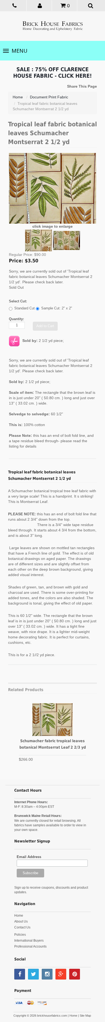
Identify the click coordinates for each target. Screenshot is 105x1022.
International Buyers (29, 940)
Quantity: (16, 319)
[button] (40, 5)
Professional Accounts (30, 946)
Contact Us (22, 927)
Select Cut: (18, 301)
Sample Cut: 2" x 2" (56, 308)
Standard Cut (24, 308)
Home (18, 97)
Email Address (29, 857)
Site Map (85, 1015)
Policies (20, 935)
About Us (21, 921)
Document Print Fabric (49, 97)
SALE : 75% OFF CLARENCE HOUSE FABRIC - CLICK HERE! (52, 72)
